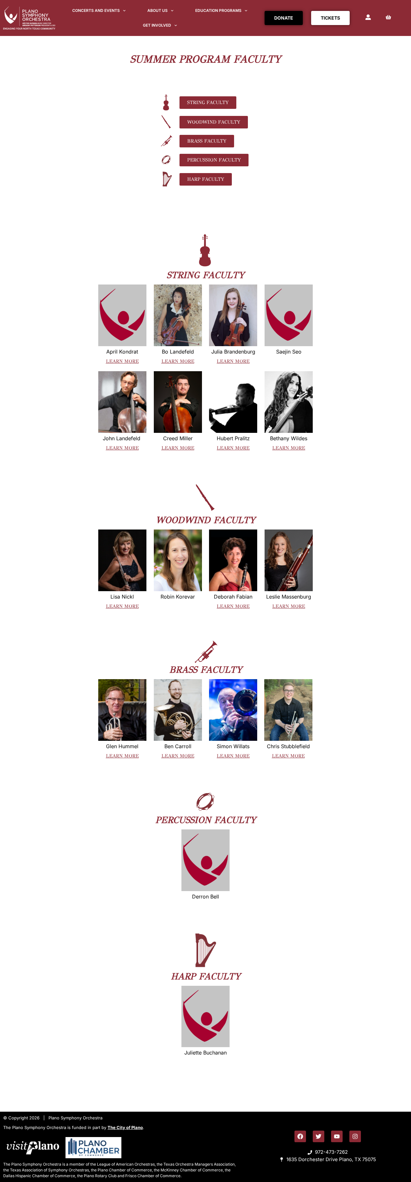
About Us (157, 10)
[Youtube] (337, 1136)
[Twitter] (318, 1136)
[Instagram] (355, 1136)
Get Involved (157, 25)
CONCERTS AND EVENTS (96, 10)
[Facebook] (300, 1136)
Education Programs (218, 10)
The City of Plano (125, 1127)
